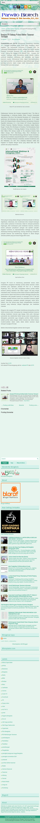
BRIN (3, 678)
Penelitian (4, 744)
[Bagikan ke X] (6, 387)
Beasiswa (5, 669)
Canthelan (5, 687)
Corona (4, 690)
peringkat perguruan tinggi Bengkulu (12, 753)
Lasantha (32, 819)
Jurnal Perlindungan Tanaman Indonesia (19, 585)
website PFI (25, 365)
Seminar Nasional (7, 769)
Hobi (3, 706)
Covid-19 (4, 694)
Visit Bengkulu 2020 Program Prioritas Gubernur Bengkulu (17, 604)
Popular (5, 463)
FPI (3, 700)
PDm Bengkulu (6, 731)
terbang (4, 775)
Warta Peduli (5, 781)
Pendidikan (5, 741)
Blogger (25, 644)
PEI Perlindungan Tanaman (9, 734)
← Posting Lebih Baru (8, 405)
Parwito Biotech (19, 817)
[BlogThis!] (4, 387)
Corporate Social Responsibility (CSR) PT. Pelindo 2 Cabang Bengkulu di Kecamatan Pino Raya (22, 595)
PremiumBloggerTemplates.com (13, 820)
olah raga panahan (7, 722)
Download (5, 697)
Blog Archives (21, 463)
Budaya (4, 681)
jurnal (3, 712)
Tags (12, 463)
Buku (3, 684)
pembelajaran (6, 737)
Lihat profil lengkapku (8, 641)
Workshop (5, 788)
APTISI (4, 665)
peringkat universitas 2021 (9, 756)
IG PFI (10, 363)
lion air (4, 719)
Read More (26, 400)
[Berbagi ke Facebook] (7, 387)
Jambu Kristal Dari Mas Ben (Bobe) (18, 556)
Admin (4, 39)
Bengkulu (4, 672)
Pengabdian (5, 750)
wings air (4, 784)
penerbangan (6, 747)
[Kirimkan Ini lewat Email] (2, 387)
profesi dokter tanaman (12, 28)
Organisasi (5, 728)
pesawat (4, 759)
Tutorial (4, 778)
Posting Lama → (33, 405)
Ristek (4, 766)
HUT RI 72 (5, 709)
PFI (2, 45)
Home (3, 28)
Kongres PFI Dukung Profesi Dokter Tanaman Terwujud (17, 35)
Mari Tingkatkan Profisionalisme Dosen (19, 566)
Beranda (21, 405)
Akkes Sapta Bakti (7, 662)
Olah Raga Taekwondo (8, 725)
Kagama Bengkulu (7, 716)
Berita (3, 675)
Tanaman (4, 772)
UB (21, 51)
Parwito (33, 817)
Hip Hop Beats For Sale (29, 820)
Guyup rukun (5, 703)
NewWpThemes (15, 819)
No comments (16, 39)
